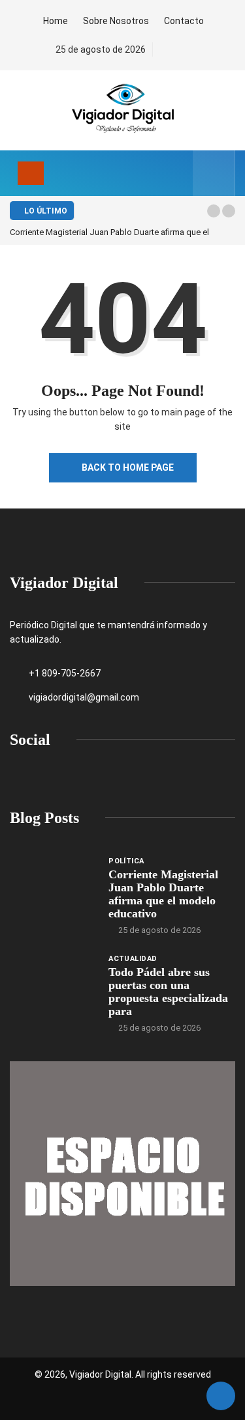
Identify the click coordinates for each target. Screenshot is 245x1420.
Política (126, 861)
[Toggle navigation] (31, 173)
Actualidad (132, 958)
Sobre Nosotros (116, 21)
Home (55, 21)
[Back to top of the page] (221, 1396)
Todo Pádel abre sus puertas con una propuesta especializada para (168, 992)
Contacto (184, 21)
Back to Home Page (128, 467)
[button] (213, 210)
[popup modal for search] (214, 173)
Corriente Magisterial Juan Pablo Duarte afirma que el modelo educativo (163, 894)
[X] (187, 50)
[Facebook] (165, 50)
